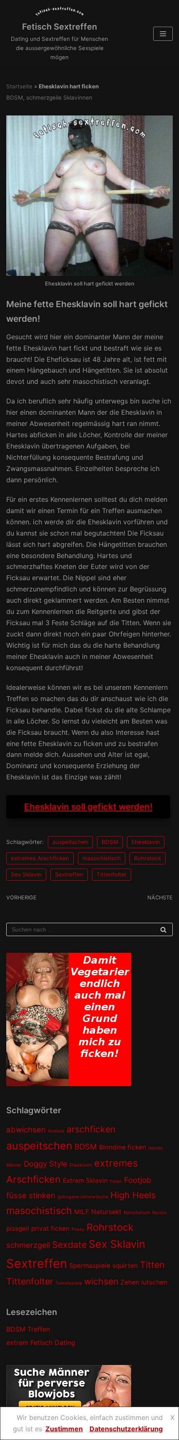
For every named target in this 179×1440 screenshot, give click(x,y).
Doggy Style (45, 1164)
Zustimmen (64, 1429)
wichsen (101, 1281)
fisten (116, 1181)
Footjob (138, 1180)
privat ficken (50, 1228)
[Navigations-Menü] (163, 34)
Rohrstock (147, 858)
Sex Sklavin (26, 874)
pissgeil (17, 1228)
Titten (152, 1264)
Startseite (19, 86)
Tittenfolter (112, 874)
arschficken (91, 1129)
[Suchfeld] (163, 929)
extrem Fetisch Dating (40, 1342)
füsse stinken (30, 1195)
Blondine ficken (122, 1147)
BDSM (14, 97)
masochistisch (101, 858)
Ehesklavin (146, 842)
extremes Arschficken (40, 858)
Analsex (56, 1131)
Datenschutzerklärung (126, 1429)
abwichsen (26, 1129)
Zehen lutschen (143, 1282)
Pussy (78, 1229)
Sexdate (69, 1244)
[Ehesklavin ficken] (89, 273)
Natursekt (106, 1212)
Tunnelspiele (68, 1283)
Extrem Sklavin (85, 1181)
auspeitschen (70, 842)
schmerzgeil (28, 1245)
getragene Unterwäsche (82, 1197)
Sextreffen (69, 874)
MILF (81, 1212)
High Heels (133, 1195)
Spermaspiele (89, 1266)
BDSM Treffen (28, 1329)
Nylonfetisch (137, 1212)
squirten (125, 1266)
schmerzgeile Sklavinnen (59, 97)
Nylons (159, 1212)
